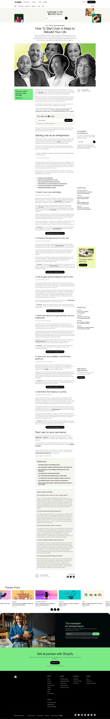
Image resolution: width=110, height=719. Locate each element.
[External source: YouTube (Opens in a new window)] (82, 715)
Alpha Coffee (71, 300)
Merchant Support (64, 679)
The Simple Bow (56, 409)
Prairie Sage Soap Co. (40, 341)
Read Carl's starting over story (55, 310)
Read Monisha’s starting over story (55, 233)
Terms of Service (31, 715)
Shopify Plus (89, 681)
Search (92, 6)
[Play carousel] (55, 609)
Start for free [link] (68, 120)
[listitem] (55, 598)
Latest (38, 6)
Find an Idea (20, 6)
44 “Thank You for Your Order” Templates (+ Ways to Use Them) (54, 478)
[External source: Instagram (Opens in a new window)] (85, 715)
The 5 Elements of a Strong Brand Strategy (49, 473)
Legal (48, 691)
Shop (87, 679)
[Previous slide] (52, 609)
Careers (49, 681)
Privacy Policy (88, 148)
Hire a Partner (63, 683)
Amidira (47, 369)
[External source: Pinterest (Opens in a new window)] (95, 715)
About (48, 679)
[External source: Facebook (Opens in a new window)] (75, 715)
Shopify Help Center (64, 681)
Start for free (91, 2)
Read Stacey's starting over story (55, 272)
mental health (58, 201)
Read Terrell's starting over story (55, 427)
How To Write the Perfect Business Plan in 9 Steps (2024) (52, 475)
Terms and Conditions (85, 637)
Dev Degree (75, 683)
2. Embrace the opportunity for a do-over (47, 179)
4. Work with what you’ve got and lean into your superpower (52, 183)
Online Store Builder (51, 702)
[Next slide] (58, 609)
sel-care (41, 206)
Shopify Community (64, 687)
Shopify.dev (75, 679)
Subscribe (96, 633)
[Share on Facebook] (68, 577)
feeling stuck (38, 437)
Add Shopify (81, 377)
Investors (49, 683)
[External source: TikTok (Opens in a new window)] (88, 715)
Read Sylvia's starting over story (55, 387)
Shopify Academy (64, 685)
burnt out (45, 437)
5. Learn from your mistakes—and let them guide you (50, 185)
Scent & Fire (53, 209)
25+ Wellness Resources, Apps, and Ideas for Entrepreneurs (53, 480)
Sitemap (47, 715)
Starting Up (27, 6)
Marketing (34, 6)
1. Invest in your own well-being (45, 178)
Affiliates (49, 689)
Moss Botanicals (59, 245)
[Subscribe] (66, 18)
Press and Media (50, 685)
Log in (84, 2)
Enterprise (45, 2)
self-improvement (54, 265)
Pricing (39, 2)
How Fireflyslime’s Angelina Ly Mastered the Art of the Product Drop (55, 467)
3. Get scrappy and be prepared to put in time (48, 181)
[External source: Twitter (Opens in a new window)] (79, 715)
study (58, 141)
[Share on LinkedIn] (74, 577)
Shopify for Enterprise (91, 683)
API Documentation (77, 681)
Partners (49, 687)
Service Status (50, 693)
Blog (15, 6)
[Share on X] (71, 577)
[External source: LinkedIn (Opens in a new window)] (91, 715)
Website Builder (50, 704)
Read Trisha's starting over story (55, 351)
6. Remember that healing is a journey (46, 187)
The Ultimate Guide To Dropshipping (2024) (49, 464)
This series (40, 92)
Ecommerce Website (51, 706)
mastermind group (57, 228)
